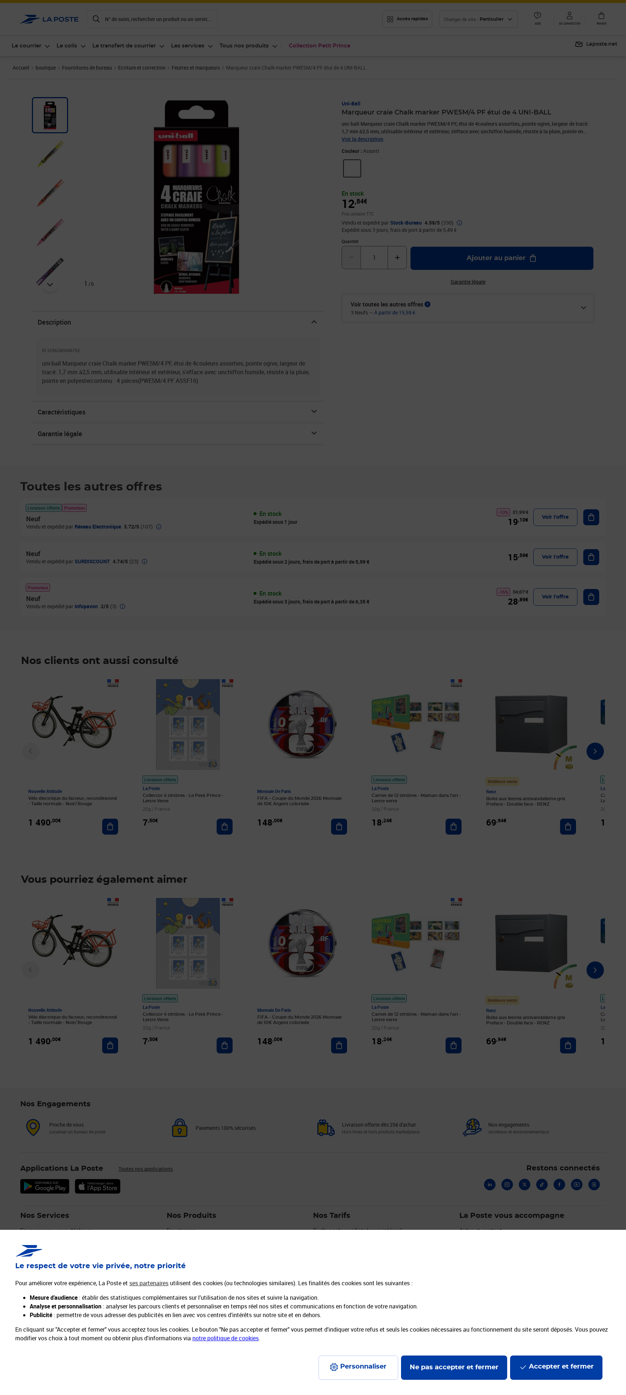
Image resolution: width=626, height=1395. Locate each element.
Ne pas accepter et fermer (454, 1367)
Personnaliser (363, 1366)
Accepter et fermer (561, 1366)
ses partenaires (148, 1283)
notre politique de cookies (225, 1338)
